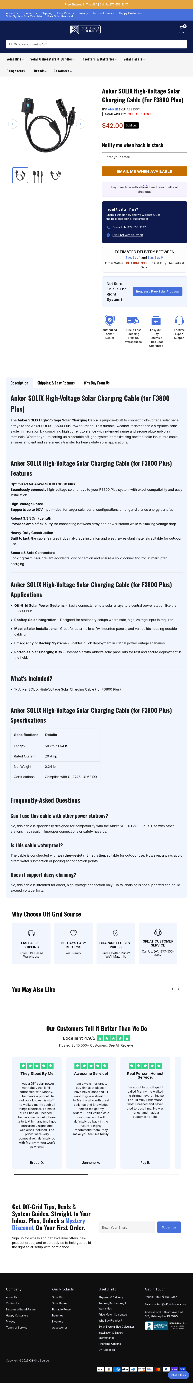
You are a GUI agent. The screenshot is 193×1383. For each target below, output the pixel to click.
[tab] (19, 383)
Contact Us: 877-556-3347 (129, 227)
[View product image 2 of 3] (38, 175)
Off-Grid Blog (107, 1349)
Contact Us (29, 13)
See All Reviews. (122, 1045)
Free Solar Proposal (60, 16)
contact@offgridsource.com (169, 1304)
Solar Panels (60, 1303)
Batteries (57, 1315)
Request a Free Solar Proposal (157, 291)
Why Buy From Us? (110, 1320)
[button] (178, 1375)
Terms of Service (103, 13)
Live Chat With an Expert (128, 235)
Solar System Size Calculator (24, 16)
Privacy (83, 13)
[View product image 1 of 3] (20, 175)
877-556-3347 (119, 4)
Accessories (59, 1327)
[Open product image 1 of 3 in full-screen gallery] (47, 124)
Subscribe (169, 1227)
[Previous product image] (12, 124)
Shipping (46, 13)
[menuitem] (15, 58)
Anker (113, 109)
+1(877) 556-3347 (165, 1296)
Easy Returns (65, 13)
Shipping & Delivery (111, 1297)
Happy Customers (130, 13)
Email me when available (144, 171)
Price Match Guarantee (113, 1314)
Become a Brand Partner (21, 1309)
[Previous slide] (172, 989)
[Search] (11, 44)
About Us (12, 13)
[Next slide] (178, 989)
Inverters (57, 1321)
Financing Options (110, 1343)
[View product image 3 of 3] (55, 175)
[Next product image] (80, 124)
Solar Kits (58, 1297)
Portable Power (62, 1309)
